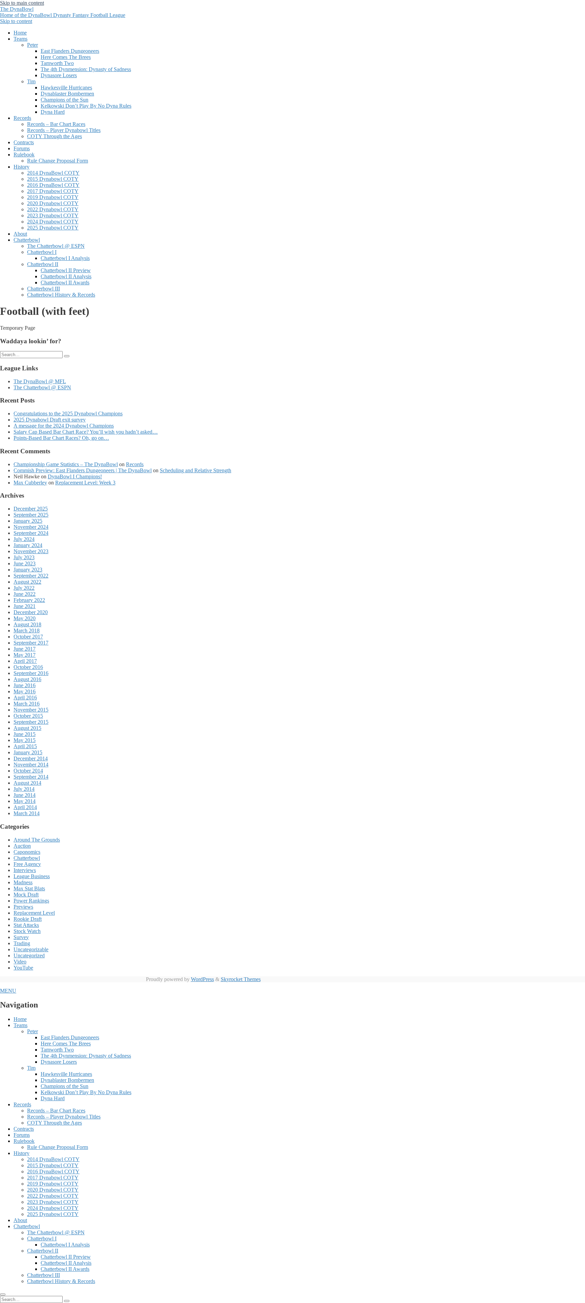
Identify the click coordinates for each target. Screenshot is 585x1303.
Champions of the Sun (64, 100)
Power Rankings (31, 901)
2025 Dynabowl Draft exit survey (50, 419)
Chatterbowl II (42, 264)
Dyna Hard (53, 112)
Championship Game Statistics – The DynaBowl (66, 464)
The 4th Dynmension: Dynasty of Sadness (86, 69)
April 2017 (25, 661)
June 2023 (25, 563)
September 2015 (31, 722)
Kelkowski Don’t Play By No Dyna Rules (86, 106)
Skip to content (16, 21)
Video (20, 961)
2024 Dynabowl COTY (53, 221)
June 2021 (25, 606)
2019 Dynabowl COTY (53, 197)
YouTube (23, 968)
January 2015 (28, 752)
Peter (32, 45)
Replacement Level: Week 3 (85, 482)
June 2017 (25, 649)
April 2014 (25, 807)
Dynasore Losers (59, 75)
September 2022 (31, 576)
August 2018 (27, 624)
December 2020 (31, 612)
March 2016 (27, 704)
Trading (22, 943)
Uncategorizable (31, 949)
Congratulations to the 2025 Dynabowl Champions (68, 413)
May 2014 (25, 801)
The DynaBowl (62, 12)
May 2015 (25, 740)
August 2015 (27, 728)
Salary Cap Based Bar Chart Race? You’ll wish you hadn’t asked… (86, 432)
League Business (32, 876)
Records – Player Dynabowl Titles (64, 130)
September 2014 (31, 777)
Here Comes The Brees (66, 57)
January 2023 (28, 569)
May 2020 (25, 618)
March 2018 (27, 630)
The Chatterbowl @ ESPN (56, 246)
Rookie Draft (28, 919)
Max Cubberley (30, 482)
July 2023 (24, 557)
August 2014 (27, 783)
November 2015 (31, 710)
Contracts (24, 142)
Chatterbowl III (43, 288)
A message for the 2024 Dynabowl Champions (64, 426)
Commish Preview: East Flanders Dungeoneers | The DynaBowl (83, 470)
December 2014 (31, 758)
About (20, 234)
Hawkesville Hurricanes (66, 87)
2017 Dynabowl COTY (53, 191)
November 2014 (31, 764)
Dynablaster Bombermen (67, 93)
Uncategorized (29, 955)
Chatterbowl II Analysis (66, 276)
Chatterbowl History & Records (61, 295)
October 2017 (28, 636)
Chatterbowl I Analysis (65, 258)
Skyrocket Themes (241, 979)
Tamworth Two (57, 63)
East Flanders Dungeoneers (70, 51)
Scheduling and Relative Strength (195, 470)
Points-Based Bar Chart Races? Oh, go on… (61, 438)
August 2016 (27, 679)
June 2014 (25, 795)
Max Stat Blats (29, 888)
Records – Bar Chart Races (56, 124)
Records (22, 118)
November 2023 (31, 551)
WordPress (202, 979)
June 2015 (25, 734)
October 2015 (28, 716)
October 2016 (28, 667)
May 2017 (25, 655)
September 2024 (31, 533)
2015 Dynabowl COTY (53, 179)
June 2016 (25, 685)
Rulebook (24, 154)
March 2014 (27, 813)
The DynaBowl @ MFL (40, 381)
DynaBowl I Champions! (75, 476)
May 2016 (25, 691)
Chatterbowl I (42, 252)
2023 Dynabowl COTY (53, 215)
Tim (31, 81)
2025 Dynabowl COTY (53, 228)
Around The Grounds (37, 840)
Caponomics (27, 852)
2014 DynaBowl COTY (53, 173)
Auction (22, 846)
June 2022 (25, 594)
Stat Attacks (26, 925)
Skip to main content (22, 3)
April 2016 (25, 697)
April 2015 (25, 746)
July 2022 (24, 588)
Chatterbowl (27, 240)
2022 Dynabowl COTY (53, 209)
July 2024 (24, 539)
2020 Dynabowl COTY (53, 203)
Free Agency (27, 864)
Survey (21, 937)
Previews (23, 907)
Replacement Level (34, 913)
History (21, 167)
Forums (22, 148)
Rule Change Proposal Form (57, 161)
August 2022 (27, 582)
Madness (23, 882)
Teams (20, 39)
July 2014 (24, 789)
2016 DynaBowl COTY (53, 185)
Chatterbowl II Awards (65, 282)
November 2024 (31, 527)
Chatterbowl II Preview (66, 270)
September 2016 (31, 673)
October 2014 (28, 771)
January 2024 (28, 545)
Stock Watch (27, 931)
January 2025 (28, 521)
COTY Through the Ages (54, 136)
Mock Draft (26, 894)
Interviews (25, 870)
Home (20, 33)
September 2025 (31, 515)
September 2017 (31, 643)
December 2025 (31, 509)
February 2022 (29, 600)
